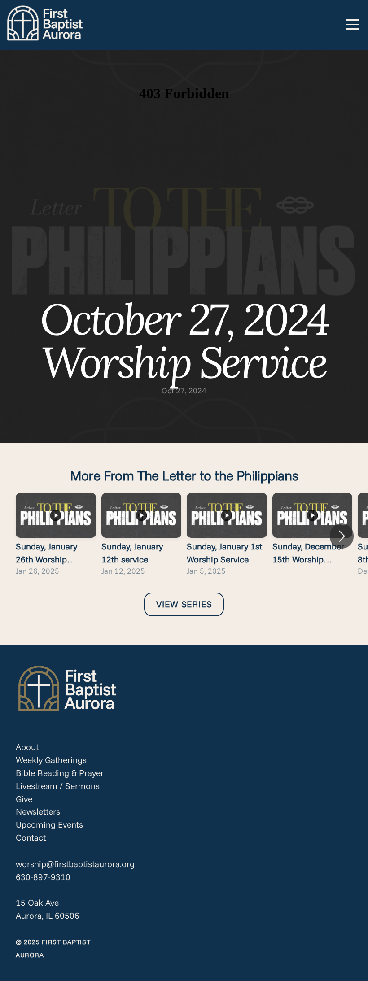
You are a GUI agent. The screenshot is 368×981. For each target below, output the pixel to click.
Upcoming (36, 824)
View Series (184, 604)
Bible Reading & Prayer (60, 772)
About (27, 746)
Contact (31, 837)
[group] (56, 536)
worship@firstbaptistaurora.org (75, 864)
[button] (342, 536)
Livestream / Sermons (58, 785)
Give (24, 799)
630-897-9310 (43, 877)
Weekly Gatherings (51, 759)
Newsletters (38, 811)
